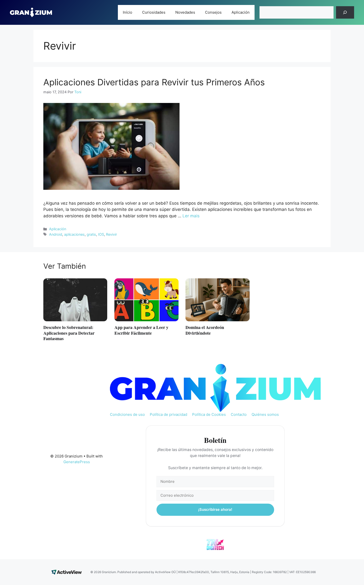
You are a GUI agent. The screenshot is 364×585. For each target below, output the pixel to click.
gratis (91, 234)
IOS (101, 234)
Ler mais (191, 215)
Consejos (213, 12)
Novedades (185, 12)
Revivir (111, 234)
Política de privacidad (168, 414)
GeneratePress (76, 461)
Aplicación (241, 12)
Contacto (239, 414)
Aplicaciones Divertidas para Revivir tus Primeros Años (154, 82)
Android (55, 234)
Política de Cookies (209, 414)
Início (127, 12)
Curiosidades (153, 12)
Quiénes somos (265, 414)
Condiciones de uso (127, 414)
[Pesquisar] (345, 12)
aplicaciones (74, 234)
